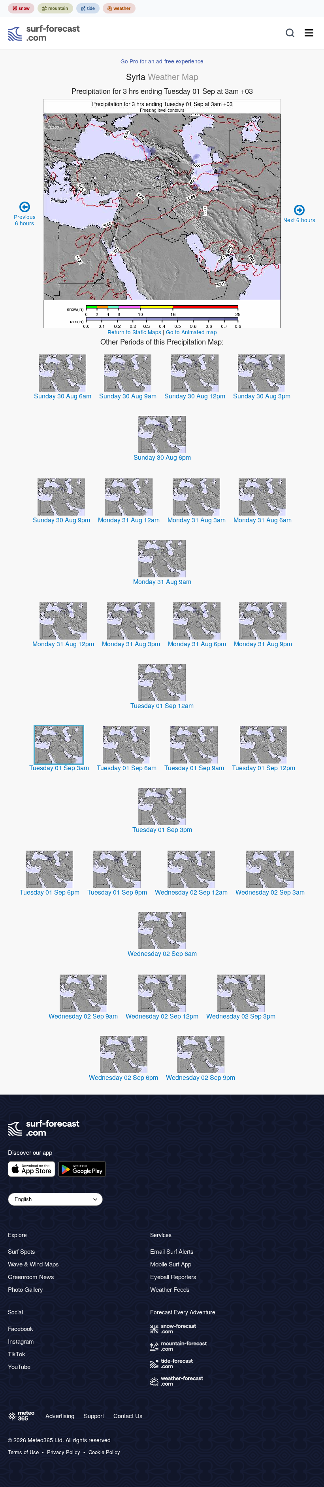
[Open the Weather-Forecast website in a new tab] (119, 8)
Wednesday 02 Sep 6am (162, 953)
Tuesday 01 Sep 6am (126, 767)
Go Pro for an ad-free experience (162, 61)
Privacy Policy (63, 1452)
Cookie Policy (104, 1452)
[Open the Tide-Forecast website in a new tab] (88, 8)
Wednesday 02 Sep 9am (83, 1016)
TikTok (16, 1354)
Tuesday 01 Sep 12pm (263, 767)
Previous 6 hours (25, 220)
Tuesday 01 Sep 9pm (117, 892)
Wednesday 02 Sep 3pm (240, 1016)
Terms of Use (23, 1452)
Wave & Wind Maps (33, 1264)
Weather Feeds (170, 1289)
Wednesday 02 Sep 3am (270, 892)
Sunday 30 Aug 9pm (61, 519)
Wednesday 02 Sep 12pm (162, 1016)
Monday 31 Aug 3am (197, 519)
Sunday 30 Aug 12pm (194, 395)
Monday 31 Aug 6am (263, 519)
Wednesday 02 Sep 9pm (200, 1077)
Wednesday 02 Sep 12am (191, 892)
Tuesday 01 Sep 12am (162, 705)
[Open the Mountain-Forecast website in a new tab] (55, 8)
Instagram (21, 1341)
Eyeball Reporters (173, 1276)
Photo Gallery (25, 1289)
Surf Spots (21, 1251)
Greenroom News (31, 1276)
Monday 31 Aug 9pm (263, 643)
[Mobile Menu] (309, 33)
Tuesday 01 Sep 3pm (162, 829)
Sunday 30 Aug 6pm (162, 457)
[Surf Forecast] (44, 33)
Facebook (20, 1328)
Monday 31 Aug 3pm (131, 643)
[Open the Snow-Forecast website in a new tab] (21, 8)
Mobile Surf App (170, 1264)
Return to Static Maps (134, 332)
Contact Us (128, 1415)
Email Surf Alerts (172, 1251)
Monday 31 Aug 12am (129, 519)
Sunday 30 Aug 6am (62, 395)
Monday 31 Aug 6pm (197, 643)
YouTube (19, 1366)
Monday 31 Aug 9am (162, 581)
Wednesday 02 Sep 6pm (123, 1077)
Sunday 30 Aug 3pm (261, 395)
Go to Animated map (191, 332)
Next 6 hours (299, 220)
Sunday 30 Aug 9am (127, 395)
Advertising (59, 1415)
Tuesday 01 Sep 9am (194, 767)
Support (94, 1415)
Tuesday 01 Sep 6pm (49, 892)
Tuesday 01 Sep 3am (59, 767)
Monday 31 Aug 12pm (63, 643)
